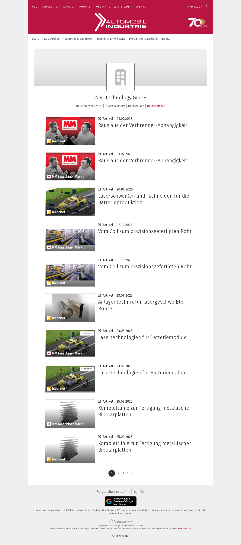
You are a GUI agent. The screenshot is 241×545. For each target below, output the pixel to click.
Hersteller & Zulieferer (78, 38)
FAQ (122, 513)
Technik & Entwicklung (111, 38)
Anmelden (195, 6)
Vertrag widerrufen (127, 510)
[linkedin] (141, 491)
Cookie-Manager (56, 510)
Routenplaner (156, 106)
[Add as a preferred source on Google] (121, 501)
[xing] (135, 491)
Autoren (129, 513)
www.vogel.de (184, 529)
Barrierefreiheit (93, 510)
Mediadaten (144, 510)
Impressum (41, 510)
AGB (68, 510)
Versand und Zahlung (185, 510)
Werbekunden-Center (162, 510)
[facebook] (130, 492)
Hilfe (199, 510)
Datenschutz (78, 510)
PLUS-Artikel (51, 38)
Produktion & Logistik (143, 38)
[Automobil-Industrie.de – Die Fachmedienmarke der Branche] (35, 38)
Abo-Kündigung (109, 510)
